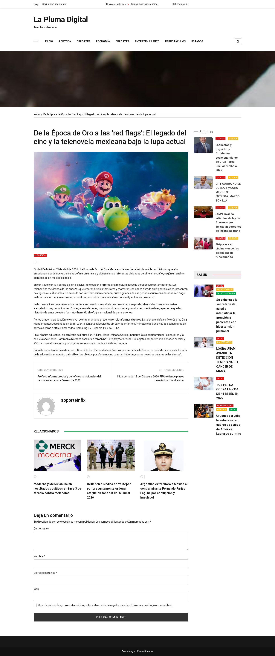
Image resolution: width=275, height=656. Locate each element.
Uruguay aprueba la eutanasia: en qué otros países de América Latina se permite (228, 424)
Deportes (83, 41)
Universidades (224, 342)
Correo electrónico (45, 572)
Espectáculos (175, 41)
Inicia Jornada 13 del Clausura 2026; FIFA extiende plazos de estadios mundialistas (150, 378)
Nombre (39, 556)
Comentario (42, 528)
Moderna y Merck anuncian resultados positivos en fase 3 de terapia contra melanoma (57, 488)
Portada (65, 41)
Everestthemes (145, 651)
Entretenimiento (147, 41)
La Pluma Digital (61, 19)
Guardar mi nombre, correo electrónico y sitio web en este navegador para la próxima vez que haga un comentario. (105, 605)
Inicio (49, 41)
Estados (197, 41)
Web (36, 589)
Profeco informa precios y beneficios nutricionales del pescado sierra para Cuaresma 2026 (69, 378)
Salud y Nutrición (226, 293)
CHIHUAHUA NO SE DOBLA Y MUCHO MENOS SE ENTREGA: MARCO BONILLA (228, 192)
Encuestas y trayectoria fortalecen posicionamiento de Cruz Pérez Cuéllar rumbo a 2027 (227, 157)
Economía (103, 41)
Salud (220, 286)
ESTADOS (220, 139)
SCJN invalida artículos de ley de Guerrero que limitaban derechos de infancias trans (228, 222)
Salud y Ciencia (225, 290)
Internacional (225, 406)
